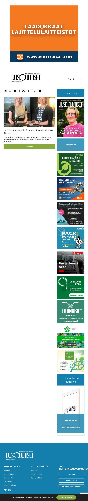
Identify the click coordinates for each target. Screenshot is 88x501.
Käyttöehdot (8, 481)
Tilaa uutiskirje (71, 480)
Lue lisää (29, 147)
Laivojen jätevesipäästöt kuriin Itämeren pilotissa (28, 130)
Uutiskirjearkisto (71, 420)
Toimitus (7, 470)
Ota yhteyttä (8, 478)
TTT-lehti (34, 470)
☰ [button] (79, 79)
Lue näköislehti (70, 145)
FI (74, 79)
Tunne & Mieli (36, 478)
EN (69, 79)
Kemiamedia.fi (36, 474)
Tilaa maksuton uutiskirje (70, 427)
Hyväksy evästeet (66, 497)
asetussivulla (48, 497)
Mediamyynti (9, 474)
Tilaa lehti (71, 474)
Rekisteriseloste (10, 485)
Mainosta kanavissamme (71, 487)
